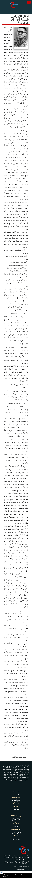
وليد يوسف (16, 839)
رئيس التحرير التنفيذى (16, 829)
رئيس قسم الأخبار (16, 791)
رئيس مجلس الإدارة (16, 816)
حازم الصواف (16, 800)
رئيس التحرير (16, 823)
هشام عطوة (16, 819)
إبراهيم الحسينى (16, 832)
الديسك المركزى (16, 803)
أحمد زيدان (16, 794)
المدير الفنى (16, 836)
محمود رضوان (16, 809)
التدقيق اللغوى (16, 806)
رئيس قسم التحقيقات (16, 797)
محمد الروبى (16, 826)
